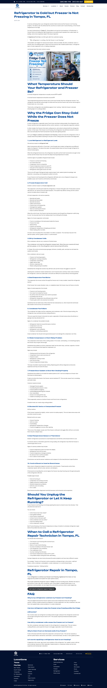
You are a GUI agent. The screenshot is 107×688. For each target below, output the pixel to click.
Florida (17, 665)
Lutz (29, 676)
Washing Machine (58, 662)
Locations (53, 6)
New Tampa (17, 667)
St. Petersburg (18, 674)
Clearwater (17, 676)
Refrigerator (57, 671)
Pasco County (31, 678)
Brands (66, 6)
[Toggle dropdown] (48, 6)
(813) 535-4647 (77, 2)
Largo (15, 680)
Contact (83, 6)
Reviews (72, 6)
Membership (90, 6)
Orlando (30, 673)
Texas (16, 662)
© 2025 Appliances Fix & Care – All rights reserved (25, 685)
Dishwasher (57, 666)
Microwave (77, 667)
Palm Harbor (31, 667)
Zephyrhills (31, 680)
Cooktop (76, 671)
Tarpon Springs (32, 669)
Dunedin (16, 678)
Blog (77, 6)
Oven (75, 662)
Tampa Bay (17, 672)
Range (75, 664)
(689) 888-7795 (65, 2)
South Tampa (17, 670)
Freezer (56, 669)
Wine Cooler (57, 673)
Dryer (55, 664)
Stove (75, 669)
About (61, 6)
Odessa (30, 671)
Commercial (77, 673)
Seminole (30, 665)
